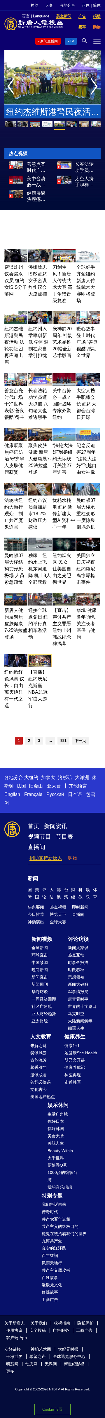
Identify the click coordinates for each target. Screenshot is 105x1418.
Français (33, 794)
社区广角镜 (42, 1006)
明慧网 (12, 1364)
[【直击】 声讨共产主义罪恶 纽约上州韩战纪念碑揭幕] (64, 603)
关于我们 (39, 1323)
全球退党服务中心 (69, 1356)
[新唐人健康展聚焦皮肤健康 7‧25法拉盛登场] (15, 603)
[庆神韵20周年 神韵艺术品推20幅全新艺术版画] (64, 322)
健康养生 (74, 1036)
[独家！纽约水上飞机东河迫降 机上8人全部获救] (39, 549)
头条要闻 (36, 907)
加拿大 (48, 777)
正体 (86, 5)
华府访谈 (40, 991)
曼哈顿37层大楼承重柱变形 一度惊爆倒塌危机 (86, 513)
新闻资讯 (55, 826)
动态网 (31, 1364)
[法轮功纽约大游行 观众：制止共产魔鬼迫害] (15, 493)
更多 (10, 1371)
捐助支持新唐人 (45, 857)
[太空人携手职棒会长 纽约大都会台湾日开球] (64, 182)
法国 (21, 785)
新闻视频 (42, 939)
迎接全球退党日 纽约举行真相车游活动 (38, 623)
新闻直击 (40, 977)
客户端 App (16, 1337)
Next (95, 87)
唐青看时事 (78, 999)
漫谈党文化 (52, 1284)
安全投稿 (37, 1330)
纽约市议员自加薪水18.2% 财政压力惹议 (37, 513)
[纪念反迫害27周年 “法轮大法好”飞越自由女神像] (87, 439)
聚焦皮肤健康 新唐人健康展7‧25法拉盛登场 (39, 459)
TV (72, 41)
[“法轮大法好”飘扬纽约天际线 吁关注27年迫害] (64, 439)
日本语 (75, 794)
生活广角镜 (58, 1114)
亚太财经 (40, 1021)
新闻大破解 (78, 984)
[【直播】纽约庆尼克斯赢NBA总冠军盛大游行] (39, 665)
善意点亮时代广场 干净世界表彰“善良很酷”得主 (37, 167)
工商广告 (50, 1299)
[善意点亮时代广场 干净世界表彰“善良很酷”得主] (16, 167)
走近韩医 (72, 1082)
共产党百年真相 (56, 1219)
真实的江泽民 (54, 1248)
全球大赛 (58, 922)
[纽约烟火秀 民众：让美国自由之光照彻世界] (64, 549)
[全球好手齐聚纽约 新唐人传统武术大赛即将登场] (87, 260)
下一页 (80, 740)
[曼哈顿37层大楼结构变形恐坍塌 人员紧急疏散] (15, 549)
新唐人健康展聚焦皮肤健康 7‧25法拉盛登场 (15, 623)
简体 (97, 5)
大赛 (49, 5)
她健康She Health (80, 1053)
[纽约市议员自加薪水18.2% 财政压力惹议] (39, 493)
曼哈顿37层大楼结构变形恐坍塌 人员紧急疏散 (14, 569)
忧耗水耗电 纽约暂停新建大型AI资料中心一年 (64, 513)
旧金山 (36, 785)
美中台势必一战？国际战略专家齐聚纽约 (36, 182)
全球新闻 (40, 947)
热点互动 (76, 955)
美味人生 (56, 1143)
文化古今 (38, 1089)
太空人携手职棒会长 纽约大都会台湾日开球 (85, 182)
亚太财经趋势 (44, 1013)
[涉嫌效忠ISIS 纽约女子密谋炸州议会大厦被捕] (39, 260)
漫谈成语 (38, 1075)
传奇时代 (50, 1211)
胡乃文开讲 (74, 1060)
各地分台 (67, 5)
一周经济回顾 (44, 999)
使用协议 (14, 1330)
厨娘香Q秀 (57, 1165)
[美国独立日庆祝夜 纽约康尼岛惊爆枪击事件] (87, 549)
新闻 (33, 878)
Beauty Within (60, 1150)
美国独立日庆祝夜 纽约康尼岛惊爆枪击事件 (85, 569)
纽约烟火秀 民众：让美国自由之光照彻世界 (62, 569)
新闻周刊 (40, 984)
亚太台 (54, 785)
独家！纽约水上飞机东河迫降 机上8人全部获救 (39, 569)
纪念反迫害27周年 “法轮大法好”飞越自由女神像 (86, 459)
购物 (72, 857)
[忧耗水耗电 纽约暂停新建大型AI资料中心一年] (64, 493)
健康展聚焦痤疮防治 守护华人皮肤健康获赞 (37, 196)
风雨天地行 (52, 1263)
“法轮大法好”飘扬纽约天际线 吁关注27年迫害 (62, 459)
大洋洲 (82, 777)
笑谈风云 (38, 1053)
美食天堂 (56, 1136)
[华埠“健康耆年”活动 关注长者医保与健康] (87, 603)
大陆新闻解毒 (80, 1021)
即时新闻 (80, 907)
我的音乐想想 (60, 1187)
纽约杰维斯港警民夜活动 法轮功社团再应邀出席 (52, 113)
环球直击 (40, 955)
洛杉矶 (65, 777)
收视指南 (62, 1323)
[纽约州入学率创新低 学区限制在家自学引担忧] (39, 322)
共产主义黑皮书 (56, 1270)
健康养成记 (74, 1067)
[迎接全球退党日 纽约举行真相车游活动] (39, 603)
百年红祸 (50, 1255)
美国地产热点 (42, 1096)
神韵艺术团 (41, 1349)
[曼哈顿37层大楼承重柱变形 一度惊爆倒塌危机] (87, 493)
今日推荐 (36, 914)
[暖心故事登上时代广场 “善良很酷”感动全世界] (87, 322)
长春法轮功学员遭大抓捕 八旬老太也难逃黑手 (85, 167)
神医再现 (72, 1075)
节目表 (64, 836)
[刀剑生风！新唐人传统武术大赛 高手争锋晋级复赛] (64, 260)
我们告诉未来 (54, 1204)
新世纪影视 (74, 1364)
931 (63, 740)
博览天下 (58, 914)
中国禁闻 (40, 962)
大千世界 (56, 1158)
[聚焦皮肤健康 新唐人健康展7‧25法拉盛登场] (39, 439)
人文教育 (40, 1036)
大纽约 (31, 777)
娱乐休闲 (58, 1105)
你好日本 (56, 1121)
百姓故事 (50, 1277)
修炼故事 (50, 1292)
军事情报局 (78, 991)
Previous (12, 87)
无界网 (51, 1364)
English (12, 794)
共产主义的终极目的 (60, 1226)
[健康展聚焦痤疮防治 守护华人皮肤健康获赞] (16, 196)
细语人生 (76, 1028)
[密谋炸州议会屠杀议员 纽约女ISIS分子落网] (15, 260)
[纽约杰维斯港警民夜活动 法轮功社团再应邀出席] (15, 322)
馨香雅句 (38, 1067)
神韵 (34, 5)
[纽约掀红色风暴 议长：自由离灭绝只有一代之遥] (15, 665)
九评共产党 (52, 1241)
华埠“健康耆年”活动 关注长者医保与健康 (86, 623)
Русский (55, 794)
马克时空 (76, 1013)
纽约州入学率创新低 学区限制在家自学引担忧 (38, 342)
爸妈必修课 (40, 1082)
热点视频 (58, 907)
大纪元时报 (68, 1349)
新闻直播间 (49, 41)
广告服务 (61, 1330)
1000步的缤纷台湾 (62, 1176)
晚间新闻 (40, 969)
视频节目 (39, 836)
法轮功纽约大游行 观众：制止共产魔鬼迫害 (13, 513)
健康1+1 (72, 1045)
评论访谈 (78, 939)
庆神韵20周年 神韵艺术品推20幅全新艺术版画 (62, 342)
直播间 (36, 847)
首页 (33, 826)
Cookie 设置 (52, 1409)
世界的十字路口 (82, 1006)
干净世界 (14, 1356)
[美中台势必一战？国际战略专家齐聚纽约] (16, 182)
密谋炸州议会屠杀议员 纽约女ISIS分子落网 (15, 280)
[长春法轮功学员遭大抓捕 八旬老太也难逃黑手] (64, 167)
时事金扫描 (78, 962)
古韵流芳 (38, 1060)
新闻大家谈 (78, 947)
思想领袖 (76, 977)
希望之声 (37, 1356)
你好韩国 (56, 1128)
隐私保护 (85, 1323)
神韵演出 (36, 922)
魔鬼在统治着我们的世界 (64, 1233)
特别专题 (52, 1196)
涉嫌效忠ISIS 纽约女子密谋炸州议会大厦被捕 (38, 280)
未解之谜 (38, 1045)
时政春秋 (76, 969)
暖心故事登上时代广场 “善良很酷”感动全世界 (87, 342)
